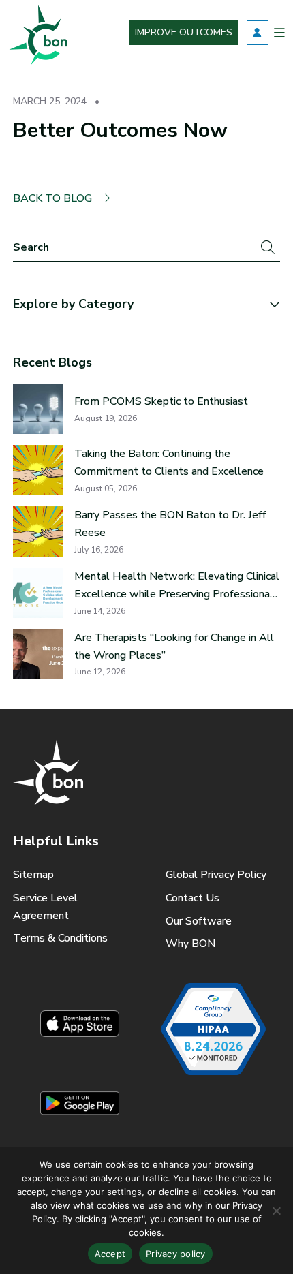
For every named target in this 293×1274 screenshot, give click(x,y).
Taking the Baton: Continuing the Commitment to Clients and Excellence (169, 462)
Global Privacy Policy (216, 874)
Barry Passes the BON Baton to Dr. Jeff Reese (170, 524)
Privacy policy (176, 1253)
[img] (36, 32)
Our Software (199, 921)
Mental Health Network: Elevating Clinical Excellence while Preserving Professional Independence (176, 586)
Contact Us (192, 897)
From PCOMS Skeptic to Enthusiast (161, 401)
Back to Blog (54, 198)
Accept (110, 1253)
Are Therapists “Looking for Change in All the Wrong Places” (174, 646)
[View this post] (38, 409)
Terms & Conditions (60, 938)
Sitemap (33, 874)
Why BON (190, 943)
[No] (276, 1210)
